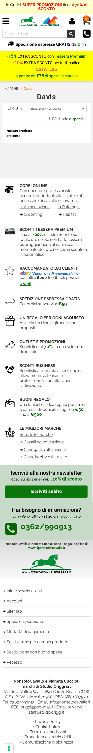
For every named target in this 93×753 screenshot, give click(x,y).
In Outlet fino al (46, 6)
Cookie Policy (47, 726)
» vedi (25, 283)
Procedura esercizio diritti (48, 737)
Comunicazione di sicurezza (47, 742)
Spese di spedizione (25, 621)
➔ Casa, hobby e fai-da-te (43, 457)
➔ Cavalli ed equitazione (42, 442)
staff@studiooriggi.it (46, 712)
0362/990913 (22, 702)
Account (14, 601)
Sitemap (14, 611)
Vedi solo (70, 119)
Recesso (14, 662)
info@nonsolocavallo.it (69, 702)
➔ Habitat (67, 214)
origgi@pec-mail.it (37, 707)
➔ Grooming (31, 214)
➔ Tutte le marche (36, 434)
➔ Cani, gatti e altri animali (43, 449)
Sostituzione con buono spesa (34, 652)
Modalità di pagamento (28, 631)
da (51, 44)
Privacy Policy (48, 721)
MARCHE (11, 88)
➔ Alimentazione (35, 207)
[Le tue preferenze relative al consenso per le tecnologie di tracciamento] (8, 748)
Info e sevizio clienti (24, 591)
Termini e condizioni (48, 732)
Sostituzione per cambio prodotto (37, 642)
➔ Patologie (69, 207)
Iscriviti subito (46, 491)
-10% (18, 62)
